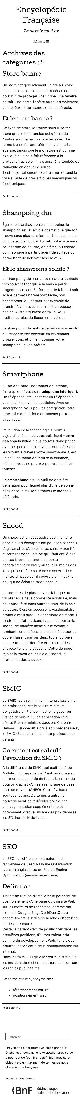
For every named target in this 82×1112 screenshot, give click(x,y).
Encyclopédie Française (41, 16)
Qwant (20, 918)
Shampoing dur (27, 214)
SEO (9, 848)
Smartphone (23, 375)
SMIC (11, 689)
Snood (12, 526)
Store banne (21, 74)
